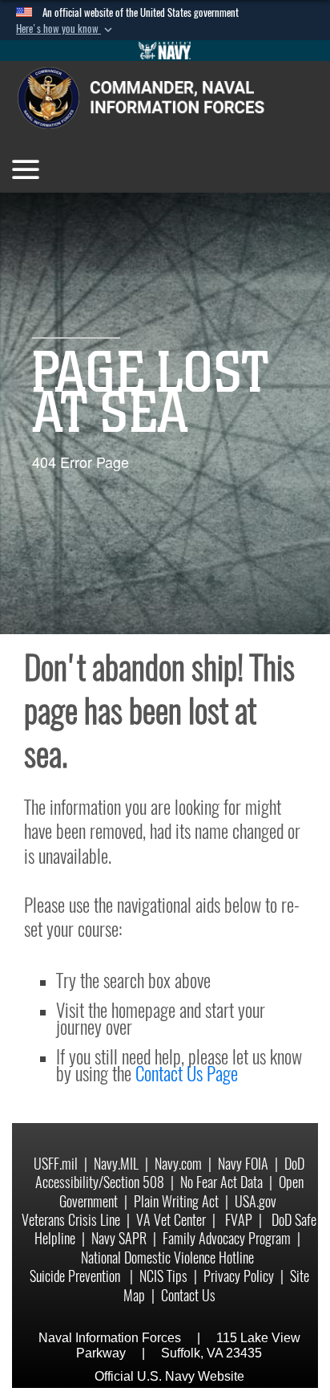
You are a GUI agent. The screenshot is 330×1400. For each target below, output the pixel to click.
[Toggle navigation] (25, 169)
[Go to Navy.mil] (165, 50)
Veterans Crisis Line (71, 1220)
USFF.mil (56, 1164)
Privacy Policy (238, 1276)
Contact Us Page (186, 1073)
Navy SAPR (119, 1238)
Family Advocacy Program (227, 1238)
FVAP (238, 1220)
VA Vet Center (171, 1220)
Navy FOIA (243, 1164)
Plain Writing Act (176, 1201)
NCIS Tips (163, 1276)
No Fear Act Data (221, 1182)
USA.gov (255, 1201)
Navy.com (178, 1164)
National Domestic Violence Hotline (167, 1257)
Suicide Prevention (76, 1276)
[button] (65, 29)
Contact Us (188, 1295)
